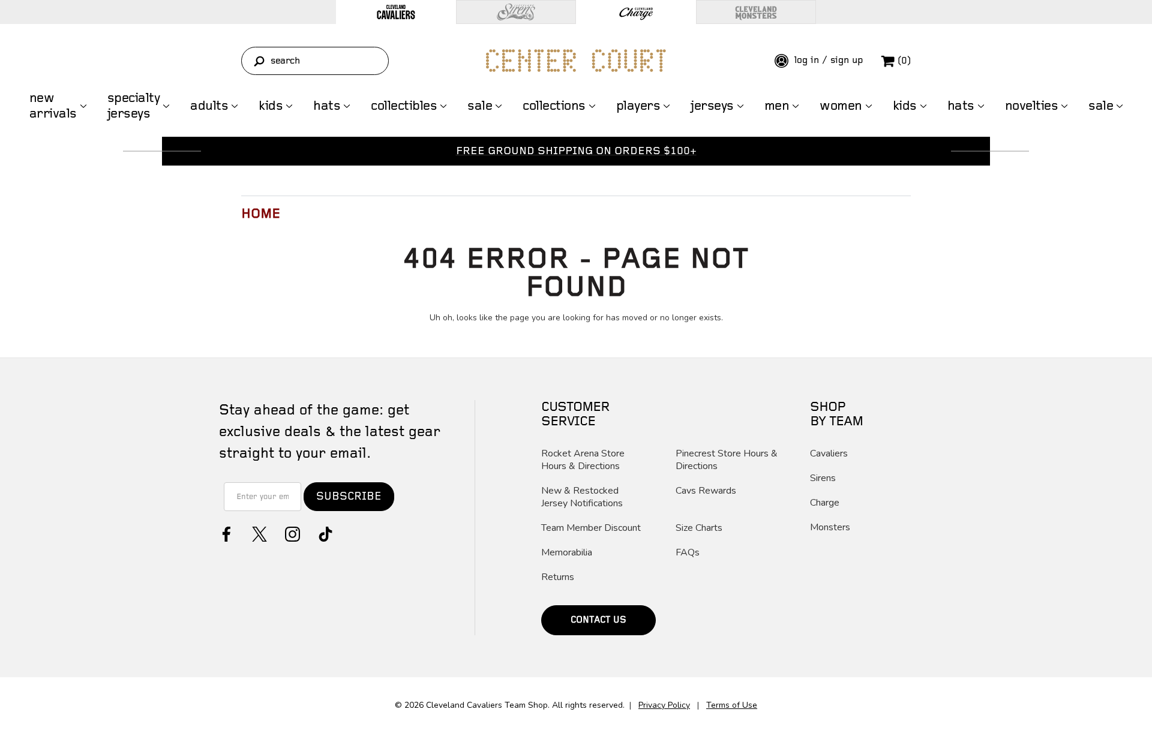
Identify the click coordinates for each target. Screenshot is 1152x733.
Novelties (1031, 106)
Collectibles (404, 106)
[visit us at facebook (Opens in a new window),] (225, 533)
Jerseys (712, 106)
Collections (554, 106)
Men (777, 106)
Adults (209, 106)
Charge (824, 503)
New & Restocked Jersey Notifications (582, 497)
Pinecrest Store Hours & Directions (727, 460)
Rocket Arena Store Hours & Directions (583, 460)
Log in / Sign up (827, 60)
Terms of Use (731, 705)
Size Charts (699, 528)
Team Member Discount (591, 528)
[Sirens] (516, 12)
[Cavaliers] (396, 12)
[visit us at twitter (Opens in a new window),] (258, 533)
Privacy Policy (664, 705)
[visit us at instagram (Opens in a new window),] (291, 533)
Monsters (830, 527)
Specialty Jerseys (133, 106)
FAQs (688, 552)
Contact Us (598, 620)
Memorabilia (566, 552)
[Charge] (636, 12)
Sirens (823, 478)
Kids (271, 106)
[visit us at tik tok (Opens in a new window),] (324, 533)
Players (638, 106)
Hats (326, 106)
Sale (479, 106)
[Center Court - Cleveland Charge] (576, 61)
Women (841, 106)
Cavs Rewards (706, 491)
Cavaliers (829, 453)
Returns (557, 577)
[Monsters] (756, 12)
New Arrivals (53, 106)
